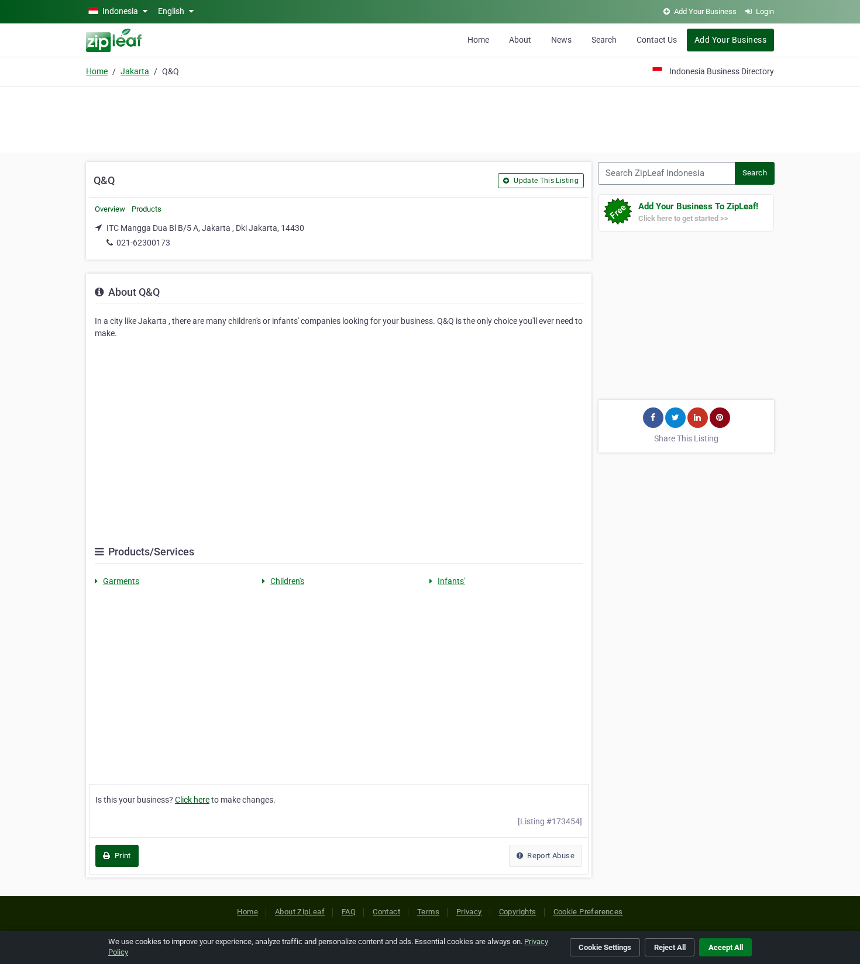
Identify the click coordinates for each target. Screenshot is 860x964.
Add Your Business (730, 39)
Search (604, 39)
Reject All (670, 947)
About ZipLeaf (300, 911)
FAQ (349, 911)
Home (478, 39)
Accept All (725, 947)
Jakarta (135, 71)
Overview (110, 209)
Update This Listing (545, 181)
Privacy (469, 911)
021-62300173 (143, 242)
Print (121, 855)
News (561, 39)
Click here (192, 799)
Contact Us (657, 39)
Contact (386, 911)
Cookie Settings (605, 947)
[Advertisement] (430, 118)
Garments (121, 581)
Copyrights (517, 911)
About (520, 39)
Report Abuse (550, 855)
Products (146, 209)
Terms (428, 911)
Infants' (451, 581)
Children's (287, 581)
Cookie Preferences (588, 911)
